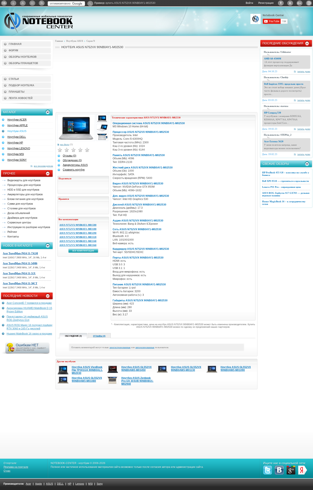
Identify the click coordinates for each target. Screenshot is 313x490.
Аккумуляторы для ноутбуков (25, 194)
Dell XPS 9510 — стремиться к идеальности (285, 181)
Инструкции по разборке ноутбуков (28, 227)
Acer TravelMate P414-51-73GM (20, 253)
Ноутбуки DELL (16, 136)
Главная (15, 44)
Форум (13, 50)
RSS (41, 3)
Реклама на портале (16, 467)
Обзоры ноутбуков (23, 56)
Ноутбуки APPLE (17, 125)
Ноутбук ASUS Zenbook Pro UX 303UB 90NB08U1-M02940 (137, 380)
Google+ (299, 3)
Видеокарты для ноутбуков (23, 180)
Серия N (90, 41)
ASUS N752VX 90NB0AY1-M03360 (77, 245)
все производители (43, 166)
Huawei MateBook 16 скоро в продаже (29, 333)
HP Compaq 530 (272, 112)
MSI (90, 483)
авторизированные (144, 347)
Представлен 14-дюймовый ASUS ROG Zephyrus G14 (27, 318)
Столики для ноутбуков (21, 208)
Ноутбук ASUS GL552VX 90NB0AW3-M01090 (236, 369)
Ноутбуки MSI (15, 154)
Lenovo (79, 483)
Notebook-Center (38, 21)
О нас (7, 470)
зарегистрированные (120, 347)
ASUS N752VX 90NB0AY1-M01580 (77, 225)
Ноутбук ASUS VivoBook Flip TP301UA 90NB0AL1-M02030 (87, 370)
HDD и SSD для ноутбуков (23, 189)
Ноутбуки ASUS (16, 131)
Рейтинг (12, 231)
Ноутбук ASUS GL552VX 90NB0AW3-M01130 (186, 369)
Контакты (13, 236)
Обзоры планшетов (23, 63)
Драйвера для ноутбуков (22, 217)
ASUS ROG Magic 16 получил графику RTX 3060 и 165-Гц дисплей (29, 327)
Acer (28, 483)
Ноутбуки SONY (17, 159)
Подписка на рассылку (32, 3)
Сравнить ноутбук (74, 169)
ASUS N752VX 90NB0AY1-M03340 (77, 241)
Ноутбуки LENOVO (18, 148)
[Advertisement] (156, 80)
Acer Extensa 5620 (273, 141)
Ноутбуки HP (15, 142)
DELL (60, 483)
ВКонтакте (290, 3)
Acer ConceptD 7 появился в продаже (29, 303)
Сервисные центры (19, 222)
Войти (249, 2)
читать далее (303, 71)
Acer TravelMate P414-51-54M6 (20, 263)
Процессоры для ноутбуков (24, 185)
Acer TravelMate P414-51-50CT (20, 283)
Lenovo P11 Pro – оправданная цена (281, 187)
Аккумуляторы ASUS (75, 165)
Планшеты (16, 91)
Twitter (281, 3)
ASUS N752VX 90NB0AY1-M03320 (77, 237)
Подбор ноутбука (21, 85)
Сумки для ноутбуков (20, 203)
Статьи (14, 79)
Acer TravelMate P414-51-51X (19, 273)
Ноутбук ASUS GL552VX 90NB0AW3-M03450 (136, 369)
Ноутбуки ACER (17, 119)
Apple (38, 483)
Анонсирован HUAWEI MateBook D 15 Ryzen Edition (29, 310)
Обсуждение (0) (72, 160)
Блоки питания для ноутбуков (25, 199)
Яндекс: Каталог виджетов (309, 3)
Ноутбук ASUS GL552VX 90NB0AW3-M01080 (87, 379)
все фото (64, 144)
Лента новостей (21, 98)
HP (69, 483)
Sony (100, 483)
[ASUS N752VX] (76, 127)
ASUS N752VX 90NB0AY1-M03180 (77, 229)
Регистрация (266, 2)
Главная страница (13, 3)
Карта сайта (23, 3)
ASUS (49, 483)
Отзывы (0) (69, 155)
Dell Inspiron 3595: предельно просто (283, 84)
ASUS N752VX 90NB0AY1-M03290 (77, 233)
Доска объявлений (18, 213)
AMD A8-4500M (272, 58)
